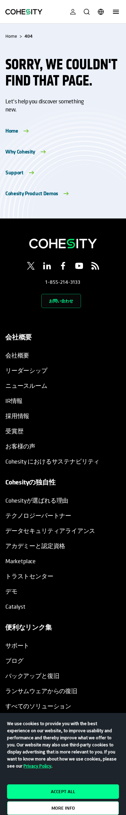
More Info (63, 808)
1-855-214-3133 (62, 281)
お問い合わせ (61, 301)
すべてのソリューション (38, 706)
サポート (17, 645)
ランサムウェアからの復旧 (41, 691)
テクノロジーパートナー (38, 515)
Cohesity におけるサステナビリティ (52, 461)
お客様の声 (20, 446)
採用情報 (17, 416)
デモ (11, 591)
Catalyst (15, 606)
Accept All (63, 791)
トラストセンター (29, 576)
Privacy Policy (37, 766)
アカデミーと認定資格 (35, 546)
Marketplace (20, 561)
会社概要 (17, 355)
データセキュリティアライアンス (50, 531)
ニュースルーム (26, 385)
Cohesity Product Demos (31, 193)
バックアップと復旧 (32, 676)
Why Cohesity (20, 151)
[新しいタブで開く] (31, 267)
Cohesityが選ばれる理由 (36, 500)
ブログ (14, 661)
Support (14, 172)
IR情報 (14, 401)
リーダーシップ (26, 370)
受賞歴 (14, 431)
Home (11, 130)
